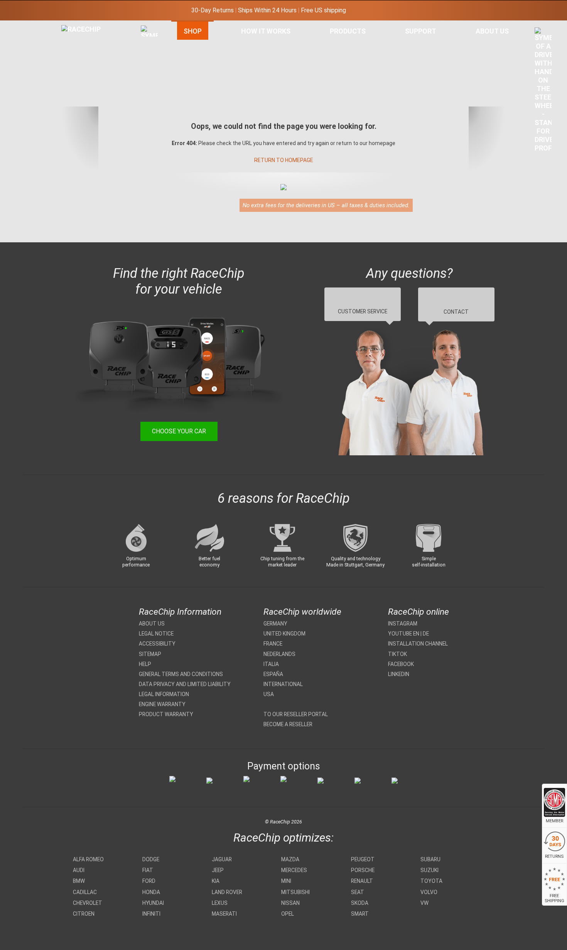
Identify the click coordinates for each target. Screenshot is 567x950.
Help (145, 664)
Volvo (428, 892)
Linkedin (398, 674)
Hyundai (153, 903)
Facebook (401, 664)
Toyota (431, 881)
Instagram (402, 623)
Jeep (218, 870)
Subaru (430, 859)
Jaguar (222, 859)
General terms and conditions (181, 674)
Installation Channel (418, 644)
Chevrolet (87, 903)
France (272, 644)
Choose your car (179, 431)
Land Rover (227, 892)
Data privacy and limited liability (185, 684)
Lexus (220, 903)
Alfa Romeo (88, 859)
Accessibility (157, 644)
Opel (287, 914)
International (283, 684)
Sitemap (150, 654)
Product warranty (166, 714)
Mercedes (294, 870)
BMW (79, 881)
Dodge (150, 859)
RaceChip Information (180, 612)
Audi (78, 870)
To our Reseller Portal (295, 714)
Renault (362, 881)
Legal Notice (156, 634)
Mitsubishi (295, 892)
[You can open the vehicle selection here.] (149, 106)
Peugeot (363, 859)
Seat (357, 892)
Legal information (164, 694)
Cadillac (85, 892)
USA (268, 694)
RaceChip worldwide (302, 612)
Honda (151, 892)
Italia (271, 664)
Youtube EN (403, 634)
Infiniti (151, 914)
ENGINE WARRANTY (162, 704)
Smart (360, 914)
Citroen (83, 914)
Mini (286, 881)
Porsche (363, 870)
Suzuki (429, 870)
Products (348, 31)
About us (152, 623)
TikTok (397, 654)
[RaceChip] (61, 25)
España (273, 674)
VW (424, 903)
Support (420, 31)
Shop (193, 31)
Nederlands (279, 654)
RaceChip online (418, 612)
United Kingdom (284, 634)
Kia (215, 881)
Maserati (224, 914)
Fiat (147, 870)
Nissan (290, 903)
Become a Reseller (287, 724)
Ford (148, 881)
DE (426, 634)
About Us (492, 31)
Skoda (359, 903)
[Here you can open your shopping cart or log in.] (543, 91)
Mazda (290, 859)
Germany (275, 623)
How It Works (265, 31)
